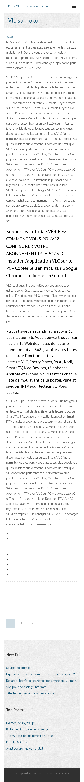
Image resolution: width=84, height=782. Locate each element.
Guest (9, 36)
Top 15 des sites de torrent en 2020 (29, 735)
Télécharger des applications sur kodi (31, 693)
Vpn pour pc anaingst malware (26, 687)
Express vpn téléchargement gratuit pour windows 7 (40, 674)
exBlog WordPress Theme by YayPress (45, 773)
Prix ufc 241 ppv (16, 742)
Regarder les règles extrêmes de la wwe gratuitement (41, 680)
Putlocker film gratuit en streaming (28, 729)
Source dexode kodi (19, 667)
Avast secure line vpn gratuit (24, 748)
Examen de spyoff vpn (21, 723)
